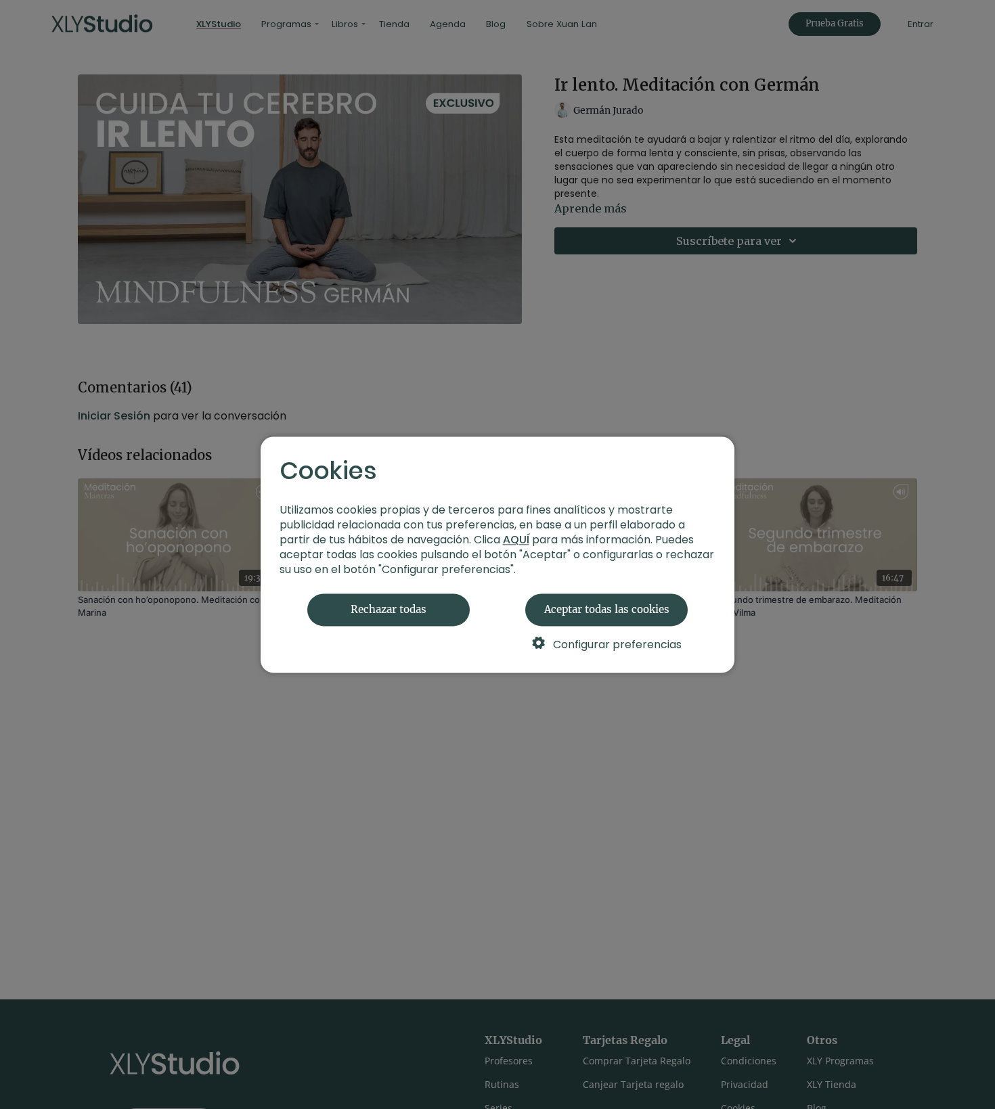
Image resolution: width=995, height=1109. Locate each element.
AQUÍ (516, 539)
